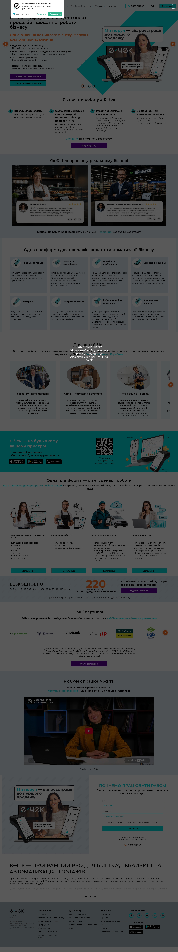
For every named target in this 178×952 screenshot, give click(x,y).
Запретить (41, 14)
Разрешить (55, 14)
